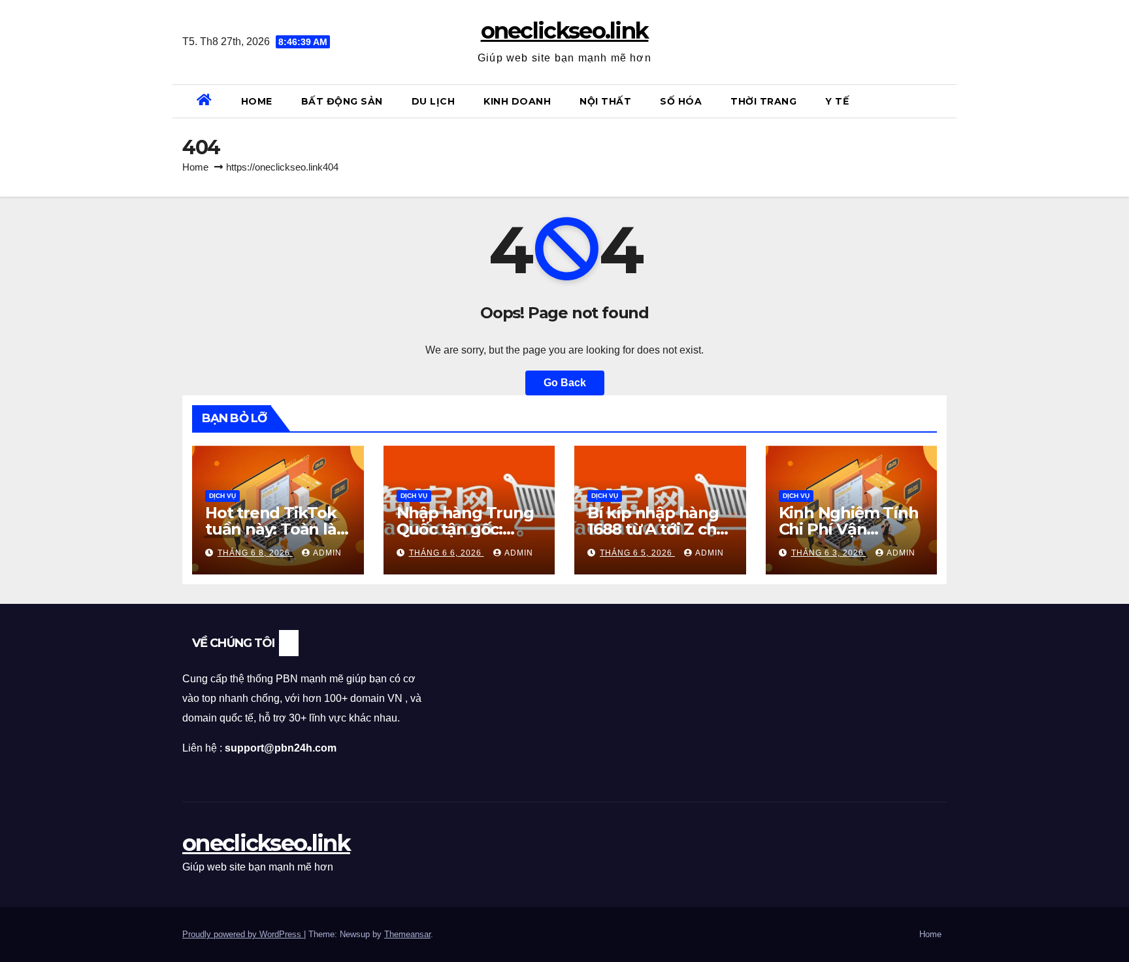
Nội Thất (605, 101)
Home (256, 101)
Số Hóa (681, 101)
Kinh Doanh (517, 101)
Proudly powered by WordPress (243, 934)
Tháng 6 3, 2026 (828, 552)
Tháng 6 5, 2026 (637, 552)
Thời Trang (763, 101)
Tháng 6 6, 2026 (446, 552)
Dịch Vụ (222, 495)
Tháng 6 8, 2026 (255, 552)
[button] (941, 101)
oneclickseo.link (565, 30)
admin (327, 552)
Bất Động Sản (342, 101)
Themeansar (407, 934)
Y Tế (837, 101)
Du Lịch (433, 101)
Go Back (565, 382)
